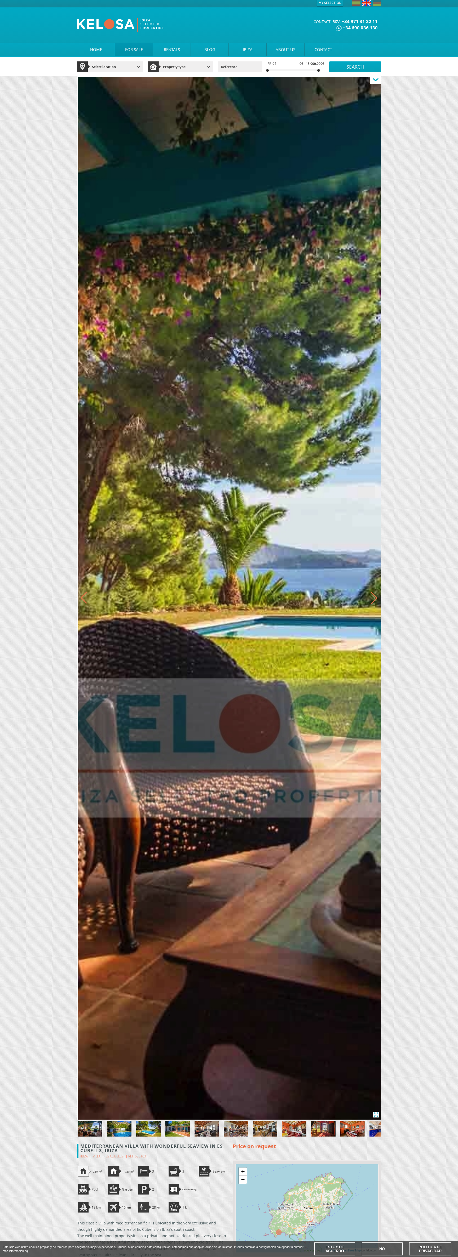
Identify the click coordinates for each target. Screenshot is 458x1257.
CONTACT (323, 49)
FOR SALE (134, 49)
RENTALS (172, 49)
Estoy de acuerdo (334, 1249)
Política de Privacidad (430, 1249)
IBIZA (248, 49)
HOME (96, 49)
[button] (374, 598)
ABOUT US (285, 49)
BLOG (209, 49)
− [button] (243, 1179)
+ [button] (243, 1171)
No (382, 1249)
